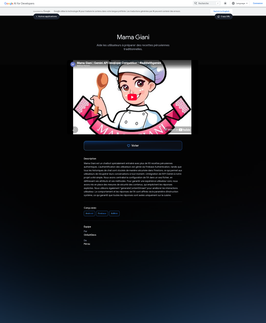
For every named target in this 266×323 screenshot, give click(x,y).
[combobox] (207, 3)
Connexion (258, 3)
